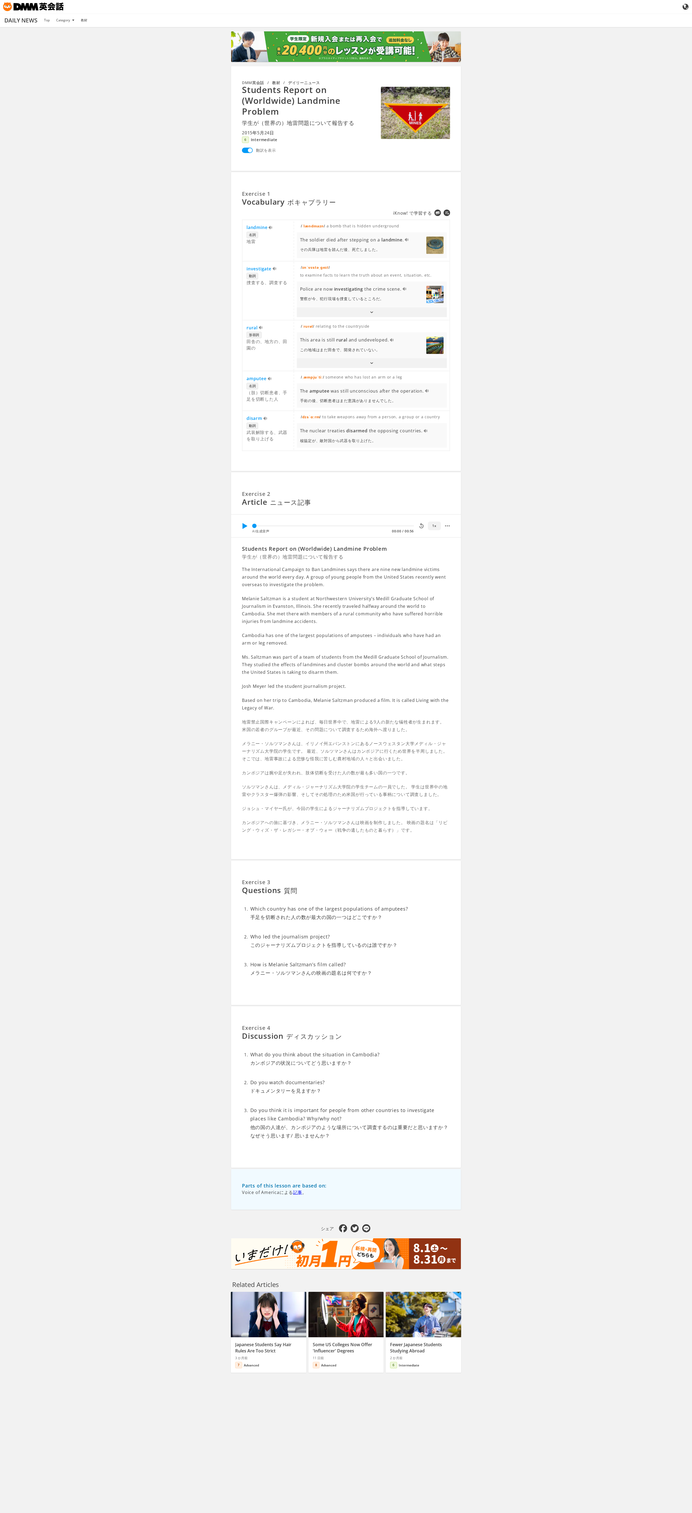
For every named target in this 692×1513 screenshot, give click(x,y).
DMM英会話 (253, 82)
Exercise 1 (256, 193)
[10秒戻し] (421, 525)
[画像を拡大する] (415, 113)
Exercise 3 (256, 882)
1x (434, 525)
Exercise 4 (256, 1027)
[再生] (244, 525)
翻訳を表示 (266, 150)
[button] (372, 312)
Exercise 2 (256, 493)
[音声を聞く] (271, 228)
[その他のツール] (447, 525)
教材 (84, 20)
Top (47, 20)
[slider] (254, 526)
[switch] (247, 150)
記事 (297, 1192)
